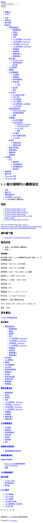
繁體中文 (8, 12)
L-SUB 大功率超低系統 (9, 317)
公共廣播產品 (13, 72)
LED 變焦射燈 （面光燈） (22, 104)
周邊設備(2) (17, 56)
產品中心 (8, 25)
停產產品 (16, 49)
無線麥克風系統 (7, 446)
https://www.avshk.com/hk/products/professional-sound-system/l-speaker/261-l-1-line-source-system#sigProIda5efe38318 (21, 227)
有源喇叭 (16, 51)
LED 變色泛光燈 (18, 95)
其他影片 (16, 169)
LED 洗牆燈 (17, 101)
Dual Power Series (23, 126)
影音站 (3, 2)
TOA (18, 84)
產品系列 (16, 162)
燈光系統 (12, 58)
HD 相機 (16, 133)
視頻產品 (12, 118)
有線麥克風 (17, 143)
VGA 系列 (16, 138)
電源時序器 (13, 150)
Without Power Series (23, 124)
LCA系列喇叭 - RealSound (22, 46)
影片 (10, 159)
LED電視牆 (13, 67)
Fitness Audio (6, 459)
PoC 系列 (20, 128)
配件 (14, 90)
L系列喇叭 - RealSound (20, 44)
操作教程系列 (17, 63)
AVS (18, 85)
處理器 (15, 34)
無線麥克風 (17, 145)
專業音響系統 (13, 27)
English (7, 14)
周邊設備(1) (17, 54)
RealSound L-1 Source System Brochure (18, 237)
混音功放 (16, 82)
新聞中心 (8, 20)
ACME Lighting (18, 60)
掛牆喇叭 (16, 77)
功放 (14, 37)
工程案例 (8, 157)
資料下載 (8, 174)
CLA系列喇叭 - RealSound (22, 39)
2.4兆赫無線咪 (7, 472)
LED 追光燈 (17, 106)
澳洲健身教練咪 (18, 113)
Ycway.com (13, 520)
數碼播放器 (17, 30)
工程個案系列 (17, 164)
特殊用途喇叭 (17, 79)
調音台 (15, 32)
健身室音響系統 (14, 109)
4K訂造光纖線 (18, 120)
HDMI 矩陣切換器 (19, 135)
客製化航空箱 (13, 147)
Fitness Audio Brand (19, 110)
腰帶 (14, 115)
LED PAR (16, 97)
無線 (18, 131)
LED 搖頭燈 (17, 99)
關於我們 (8, 23)
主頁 (6, 18)
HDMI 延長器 (17, 122)
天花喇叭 (16, 74)
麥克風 (11, 140)
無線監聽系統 (6, 455)
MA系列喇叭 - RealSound (21, 42)
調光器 (15, 65)
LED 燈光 (12, 92)
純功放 (15, 88)
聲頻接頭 (12, 152)
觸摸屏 (11, 70)
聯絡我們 (8, 171)
